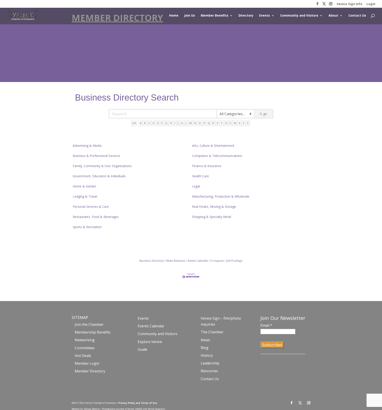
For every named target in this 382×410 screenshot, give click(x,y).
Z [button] (247, 123)
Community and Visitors (299, 15)
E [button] (158, 123)
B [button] (145, 123)
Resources (209, 370)
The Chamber (212, 332)
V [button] (230, 123)
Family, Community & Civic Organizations (102, 166)
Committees (85, 347)
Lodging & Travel (85, 196)
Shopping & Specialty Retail (211, 217)
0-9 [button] (134, 123)
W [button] (235, 123)
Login (371, 4)
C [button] (149, 123)
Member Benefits (214, 15)
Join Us (189, 15)
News (205, 340)
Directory (246, 15)
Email (266, 325)
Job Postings (234, 260)
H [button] (171, 123)
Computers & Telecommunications (217, 156)
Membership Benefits (93, 332)
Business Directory (151, 260)
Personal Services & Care (91, 206)
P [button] (204, 123)
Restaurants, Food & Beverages (96, 217)
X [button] (239, 123)
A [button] (140, 123)
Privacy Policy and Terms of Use (137, 402)
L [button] (186, 123)
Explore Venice (150, 341)
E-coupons (217, 260)
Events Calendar (198, 260)
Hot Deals (83, 355)
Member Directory (90, 371)
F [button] (162, 123)
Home (173, 15)
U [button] (226, 123)
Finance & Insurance (206, 166)
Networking (85, 340)
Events (264, 15)
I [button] (174, 123)
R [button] (213, 123)
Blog (204, 347)
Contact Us (357, 15)
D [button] (154, 123)
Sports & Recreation (87, 227)
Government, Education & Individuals (99, 176)
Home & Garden (84, 186)
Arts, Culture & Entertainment (213, 145)
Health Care (200, 176)
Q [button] (209, 123)
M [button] (190, 123)
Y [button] (243, 123)
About (333, 15)
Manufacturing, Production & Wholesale (220, 196)
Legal (196, 186)
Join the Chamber (89, 324)
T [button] (221, 123)
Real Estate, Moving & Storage (214, 206)
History (207, 355)
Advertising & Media (87, 145)
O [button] (200, 123)
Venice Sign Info (349, 4)
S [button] (217, 123)
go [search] (265, 114)
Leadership (210, 363)
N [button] (195, 123)
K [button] (182, 123)
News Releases (175, 260)
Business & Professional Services (96, 156)
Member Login (87, 363)
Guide (142, 349)
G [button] (166, 123)
